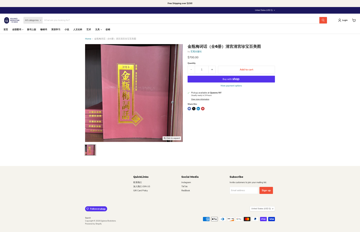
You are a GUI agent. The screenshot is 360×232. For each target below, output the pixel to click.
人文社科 (77, 29)
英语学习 (55, 29)
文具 (97, 29)
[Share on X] (193, 108)
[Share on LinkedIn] (198, 108)
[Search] (323, 20)
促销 (108, 29)
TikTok (184, 186)
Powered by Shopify (93, 224)
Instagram (186, 182)
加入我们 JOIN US (141, 186)
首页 (6, 29)
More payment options (231, 86)
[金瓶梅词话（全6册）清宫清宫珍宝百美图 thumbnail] (90, 150)
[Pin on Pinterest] (202, 108)
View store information (200, 99)
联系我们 (137, 182)
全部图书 (17, 29)
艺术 (88, 29)
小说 (67, 29)
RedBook (185, 190)
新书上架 (31, 29)
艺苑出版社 (196, 51)
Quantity (191, 63)
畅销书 (43, 29)
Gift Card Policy (140, 190)
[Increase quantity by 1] (212, 69)
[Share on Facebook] (189, 108)
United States (264, 10)
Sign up (266, 190)
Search (88, 218)
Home (88, 39)
